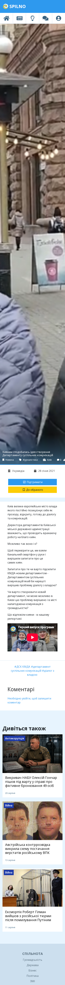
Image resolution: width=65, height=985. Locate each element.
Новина (9, 459)
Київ (49, 459)
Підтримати (34, 482)
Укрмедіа (18, 471)
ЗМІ (32, 981)
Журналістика (30, 459)
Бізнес (32, 970)
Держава (32, 965)
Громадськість (32, 960)
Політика (32, 976)
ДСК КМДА (23, 666)
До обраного (34, 490)
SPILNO (17, 6)
